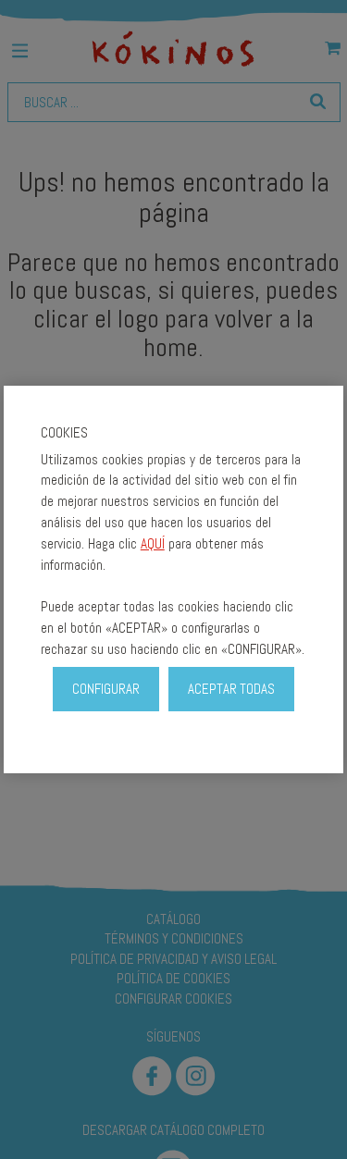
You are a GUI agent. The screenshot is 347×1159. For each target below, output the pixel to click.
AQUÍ (153, 543)
